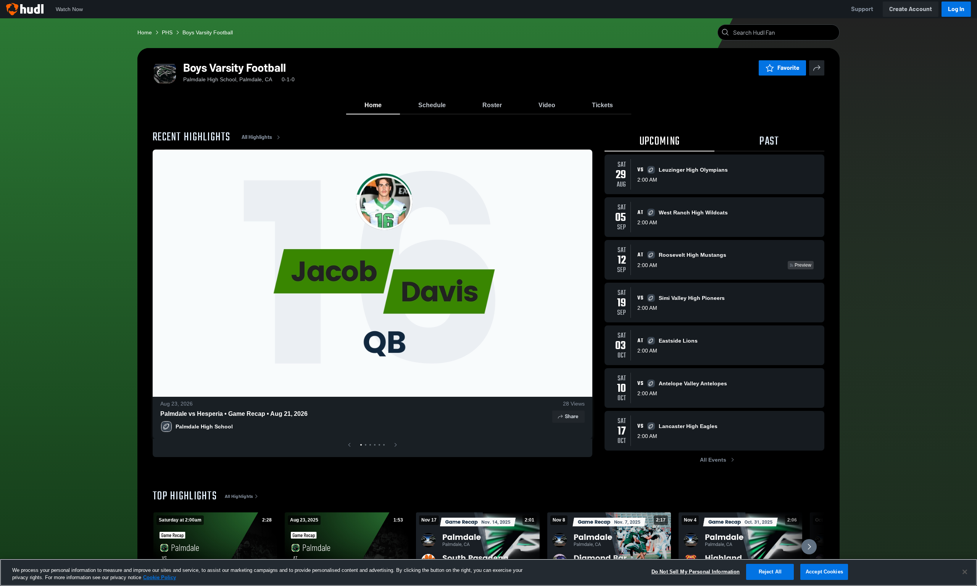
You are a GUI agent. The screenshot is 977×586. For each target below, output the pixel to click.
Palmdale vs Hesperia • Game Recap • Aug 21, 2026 (234, 414)
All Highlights (257, 137)
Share (571, 416)
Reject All (770, 572)
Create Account (910, 9)
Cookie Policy (159, 578)
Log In (956, 9)
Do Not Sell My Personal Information (695, 572)
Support (862, 9)
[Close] (964, 571)
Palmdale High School (204, 426)
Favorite (788, 68)
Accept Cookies (824, 572)
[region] (488, 572)
